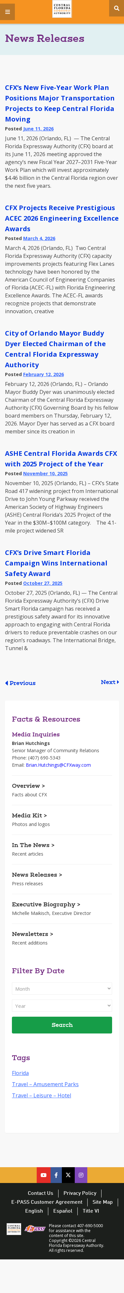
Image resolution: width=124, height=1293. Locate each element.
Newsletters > (32, 935)
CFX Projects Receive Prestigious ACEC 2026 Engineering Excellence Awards (62, 218)
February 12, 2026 (43, 374)
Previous (23, 684)
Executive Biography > (46, 905)
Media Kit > (29, 816)
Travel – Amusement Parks (45, 1084)
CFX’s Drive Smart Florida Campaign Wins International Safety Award (56, 563)
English (34, 1211)
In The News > (33, 846)
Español (62, 1211)
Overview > (28, 786)
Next (108, 683)
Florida (20, 1073)
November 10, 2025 (45, 473)
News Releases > (37, 875)
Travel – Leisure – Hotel (41, 1095)
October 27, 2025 (42, 583)
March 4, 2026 (39, 238)
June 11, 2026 (38, 128)
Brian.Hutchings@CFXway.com (58, 765)
